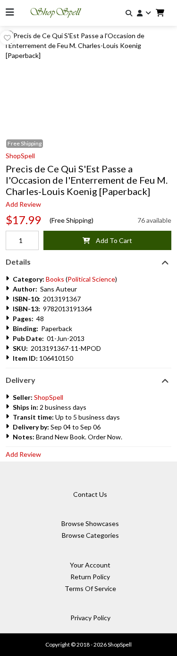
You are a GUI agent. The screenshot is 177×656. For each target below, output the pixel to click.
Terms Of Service (90, 588)
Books (55, 279)
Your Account (90, 565)
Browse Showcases (90, 523)
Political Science (91, 279)
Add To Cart (111, 240)
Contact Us (90, 494)
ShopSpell (20, 156)
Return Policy (90, 577)
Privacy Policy (90, 618)
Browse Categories (90, 535)
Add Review (23, 204)
